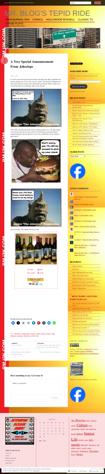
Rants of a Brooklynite (79, 288)
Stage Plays (14, 23)
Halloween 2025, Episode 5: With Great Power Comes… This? (86, 114)
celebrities (94, 421)
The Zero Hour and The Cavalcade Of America (86, 331)
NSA (37, 336)
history (46, 345)
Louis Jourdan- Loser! (78, 102)
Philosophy (84, 445)
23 (44, 434)
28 (63, 434)
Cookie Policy (36, 470)
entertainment (75, 429)
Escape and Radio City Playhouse (82, 318)
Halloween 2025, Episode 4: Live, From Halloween (82, 119)
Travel (73, 454)
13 (59, 428)
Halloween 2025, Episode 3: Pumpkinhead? (85, 124)
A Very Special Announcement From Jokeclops (31, 64)
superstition (49, 347)
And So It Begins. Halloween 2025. (82, 130)
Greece (49, 334)
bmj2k (33, 334)
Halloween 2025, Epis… (81, 245)
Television (93, 451)
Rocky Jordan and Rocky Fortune (82, 312)
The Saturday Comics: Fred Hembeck (50, 352)
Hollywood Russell (60, 19)
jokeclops (20, 336)
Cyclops (38, 334)
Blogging (80, 420)
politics (44, 347)
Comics (38, 19)
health (73, 434)
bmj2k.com (88, 349)
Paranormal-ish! (18, 19)
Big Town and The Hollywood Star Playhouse (85, 324)
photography (92, 445)
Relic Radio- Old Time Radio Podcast (83, 298)
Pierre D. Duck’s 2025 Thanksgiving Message (85, 110)
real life (83, 448)
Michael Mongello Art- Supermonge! (83, 279)
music (86, 440)
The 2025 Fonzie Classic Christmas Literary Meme (82, 106)
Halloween (92, 429)
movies (81, 440)
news (91, 439)
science (89, 448)
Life (54, 345)
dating (90, 426)
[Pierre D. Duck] (77, 403)
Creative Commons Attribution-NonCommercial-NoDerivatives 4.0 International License (84, 353)
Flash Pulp (75, 269)
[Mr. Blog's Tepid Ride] (77, 180)
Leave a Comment (16, 345)
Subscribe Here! (79, 71)
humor (50, 345)
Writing (56, 347)
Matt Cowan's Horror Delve (80, 276)
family (82, 429)
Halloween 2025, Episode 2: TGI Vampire (84, 127)
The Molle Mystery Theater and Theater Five (85, 334)
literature (58, 345)
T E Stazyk (77, 210)
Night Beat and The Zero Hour (81, 309)
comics (73, 425)
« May (40, 441)
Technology (84, 451)
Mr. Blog (26, 336)
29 (40, 437)
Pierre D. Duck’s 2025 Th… (88, 226)
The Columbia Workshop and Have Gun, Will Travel (85, 304)
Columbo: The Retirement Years (81, 133)
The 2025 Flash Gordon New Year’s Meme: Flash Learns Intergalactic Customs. (85, 137)
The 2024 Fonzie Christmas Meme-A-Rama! (85, 141)
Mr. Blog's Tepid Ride (47, 13)
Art (38, 345)
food (87, 429)
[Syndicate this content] (70, 296)
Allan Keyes (17, 334)
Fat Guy (43, 334)
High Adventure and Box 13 (80, 328)
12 (55, 428)
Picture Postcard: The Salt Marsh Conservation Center (20, 353)
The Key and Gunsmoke (79, 321)
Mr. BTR (32, 336)
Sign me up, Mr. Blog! (78, 86)
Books (88, 421)
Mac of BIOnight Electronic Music (82, 272)
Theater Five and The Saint (80, 315)
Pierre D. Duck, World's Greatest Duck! (84, 285)
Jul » (44, 441)
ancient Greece (26, 334)
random (78, 448)
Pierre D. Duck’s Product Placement (83, 145)
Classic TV (85, 19)
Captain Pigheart (77, 266)
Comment (54, 398)
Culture (41, 345)
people (39, 347)
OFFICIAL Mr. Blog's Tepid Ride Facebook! (85, 282)
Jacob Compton (78, 197)
